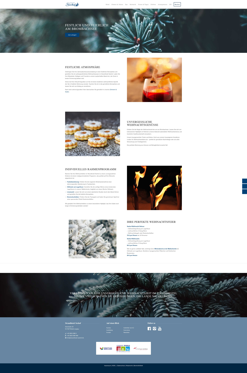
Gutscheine (127, 330)
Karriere (108, 328)
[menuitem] (107, 4)
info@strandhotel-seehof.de (75, 338)
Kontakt (108, 332)
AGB (113, 365)
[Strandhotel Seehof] (72, 4)
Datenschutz (121, 365)
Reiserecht (129, 365)
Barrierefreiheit (138, 365)
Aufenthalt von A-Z (129, 328)
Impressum (107, 365)
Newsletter (126, 332)
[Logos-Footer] (123, 348)
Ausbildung (109, 330)
